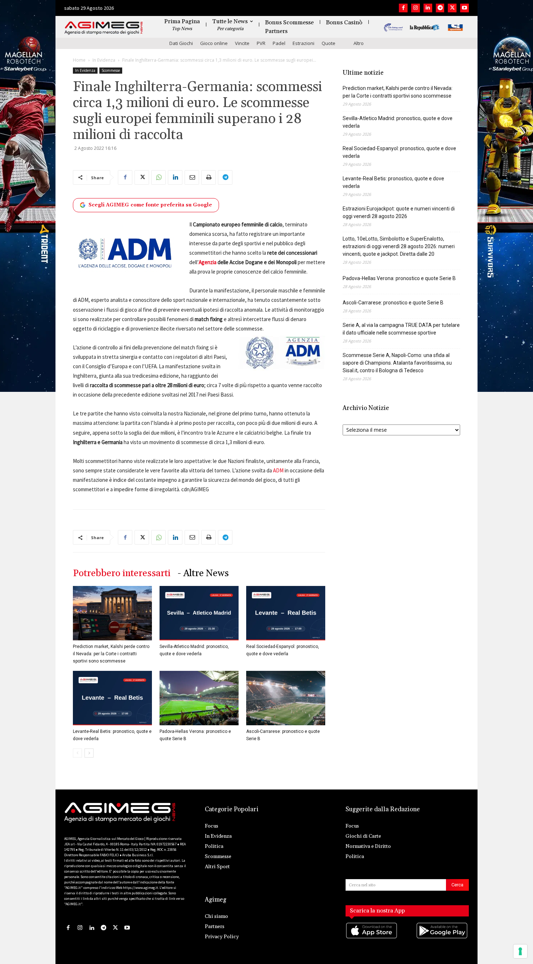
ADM (278, 470)
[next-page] (89, 753)
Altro (359, 43)
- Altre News (203, 573)
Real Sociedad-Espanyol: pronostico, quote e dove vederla (399, 152)
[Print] (208, 177)
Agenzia (207, 262)
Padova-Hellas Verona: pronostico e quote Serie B (399, 278)
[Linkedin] (427, 8)
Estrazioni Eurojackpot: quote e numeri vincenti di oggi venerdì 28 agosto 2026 (399, 212)
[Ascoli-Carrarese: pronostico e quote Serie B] (285, 698)
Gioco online (214, 43)
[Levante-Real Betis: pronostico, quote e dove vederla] (112, 698)
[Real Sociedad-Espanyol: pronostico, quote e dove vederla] (285, 613)
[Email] (192, 177)
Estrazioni (303, 43)
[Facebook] (403, 8)
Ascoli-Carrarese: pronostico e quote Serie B (393, 302)
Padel (279, 43)
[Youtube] (464, 8)
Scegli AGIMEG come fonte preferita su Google (150, 205)
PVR (261, 43)
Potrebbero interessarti (121, 573)
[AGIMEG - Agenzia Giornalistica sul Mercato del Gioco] (103, 28)
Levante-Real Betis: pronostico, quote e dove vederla (393, 182)
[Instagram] (415, 8)
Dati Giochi (181, 43)
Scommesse (111, 70)
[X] (452, 8)
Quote (328, 43)
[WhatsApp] (158, 177)
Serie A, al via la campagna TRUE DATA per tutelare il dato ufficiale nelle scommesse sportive (401, 329)
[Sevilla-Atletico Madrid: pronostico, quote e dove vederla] (199, 613)
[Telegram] (440, 8)
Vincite (242, 43)
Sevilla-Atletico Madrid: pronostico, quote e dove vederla (398, 122)
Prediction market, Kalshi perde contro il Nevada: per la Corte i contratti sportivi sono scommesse (111, 654)
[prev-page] (77, 753)
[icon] (372, 937)
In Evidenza (103, 60)
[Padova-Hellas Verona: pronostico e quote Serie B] (199, 698)
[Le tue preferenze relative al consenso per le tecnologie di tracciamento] (520, 951)
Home (79, 60)
